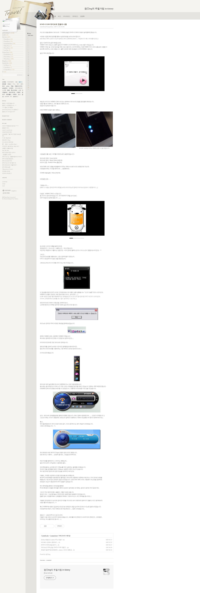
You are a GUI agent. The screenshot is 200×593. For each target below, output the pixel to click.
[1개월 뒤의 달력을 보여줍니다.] (32, 35)
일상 (19, 94)
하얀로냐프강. (6, 171)
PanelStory (8, 41)
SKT (18, 84)
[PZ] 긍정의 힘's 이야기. (9, 152)
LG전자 (11, 88)
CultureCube (7, 52)
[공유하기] (48, 526)
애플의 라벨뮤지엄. (7, 148)
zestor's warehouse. (7, 130)
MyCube (6, 37)
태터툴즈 (8, 94)
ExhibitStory (8, 54)
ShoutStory (8, 48)
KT (11, 96)
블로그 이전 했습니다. (8, 103)
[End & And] (48, 573)
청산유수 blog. (6, 140)
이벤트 (18, 92)
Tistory (16, 198)
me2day (7, 50)
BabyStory (8, 45)
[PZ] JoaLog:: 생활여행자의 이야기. (12, 156)
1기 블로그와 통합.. (7, 107)
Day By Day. (5, 150)
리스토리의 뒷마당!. (8, 142)
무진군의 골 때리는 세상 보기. (10, 146)
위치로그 (75, 16)
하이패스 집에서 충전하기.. (49, 542)
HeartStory (8, 39)
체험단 (9, 84)
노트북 (4, 90)
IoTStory (7, 65)
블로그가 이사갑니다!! (8, 111)
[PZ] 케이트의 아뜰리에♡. (9, 165)
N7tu (14, 84)
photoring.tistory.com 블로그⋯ (10, 109)
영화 (8, 90)
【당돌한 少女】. (7, 154)
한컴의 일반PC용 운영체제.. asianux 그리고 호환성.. (56, 550)
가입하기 (13, 190)
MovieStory (8, 56)
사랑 (16, 82)
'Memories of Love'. (7, 169)
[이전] (52, 74)
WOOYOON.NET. (7, 132)
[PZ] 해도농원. (6, 167)
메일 (12, 86)
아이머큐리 (10, 82)
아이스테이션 (18, 88)
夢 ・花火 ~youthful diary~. (10, 144)
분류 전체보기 (8, 33)
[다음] (101, 74)
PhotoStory (9, 58)
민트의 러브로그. (7, 173)
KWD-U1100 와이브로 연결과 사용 (53, 24)
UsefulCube (7, 63)
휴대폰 (4, 84)
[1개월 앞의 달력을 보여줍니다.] (29, 35)
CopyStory (8, 67)
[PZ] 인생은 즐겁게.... (8, 158)
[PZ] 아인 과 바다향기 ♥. (9, 163)
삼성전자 (4, 88)
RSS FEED (6, 193)
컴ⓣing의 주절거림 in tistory (98, 8)
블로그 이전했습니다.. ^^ (9, 105)
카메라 (15, 94)
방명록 (82, 16)
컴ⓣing (4, 197)
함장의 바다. (5, 128)
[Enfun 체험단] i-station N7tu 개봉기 (51, 540)
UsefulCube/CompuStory (46, 26)
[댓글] (49, 560)
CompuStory (9, 69)
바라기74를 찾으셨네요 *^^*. (10, 126)
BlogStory (6, 61)
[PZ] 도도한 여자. (7, 160)
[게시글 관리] (51, 526)
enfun (7, 86)
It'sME (5, 35)
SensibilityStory (9, 43)
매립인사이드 (18, 86)
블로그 (20, 82)
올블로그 (15, 96)
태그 (59, 16)
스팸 (19, 90)
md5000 (7, 96)
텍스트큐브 (14, 90)
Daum (5, 198)
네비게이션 (12, 92)
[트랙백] (43, 560)
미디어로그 (66, 16)
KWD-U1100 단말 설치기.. (49, 545)
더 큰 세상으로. (6, 138)
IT (4, 71)
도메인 (4, 82)
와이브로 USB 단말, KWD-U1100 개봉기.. (54, 547)
